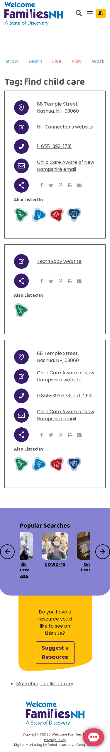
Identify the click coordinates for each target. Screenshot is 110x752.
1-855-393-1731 (54, 146)
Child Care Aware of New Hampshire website (65, 376)
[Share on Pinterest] (60, 185)
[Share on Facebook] (41, 185)
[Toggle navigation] (89, 14)
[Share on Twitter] (51, 185)
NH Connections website (65, 127)
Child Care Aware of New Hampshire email (65, 166)
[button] (12, 61)
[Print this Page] (70, 185)
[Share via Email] (79, 185)
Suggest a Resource (55, 652)
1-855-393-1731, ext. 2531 (65, 395)
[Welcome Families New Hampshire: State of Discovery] (55, 715)
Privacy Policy (55, 740)
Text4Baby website (59, 261)
